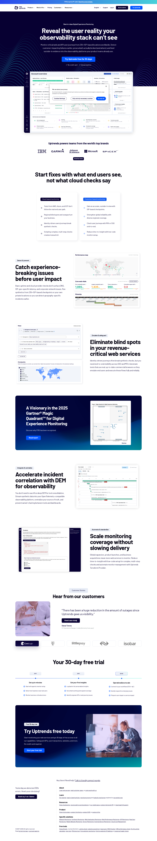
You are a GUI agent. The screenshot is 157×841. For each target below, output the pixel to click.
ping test (68, 831)
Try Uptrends (136, 7)
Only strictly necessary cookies (83, 98)
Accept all (101, 98)
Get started (62, 797)
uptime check (83, 829)
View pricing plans (64, 812)
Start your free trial (34, 750)
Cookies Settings (59, 98)
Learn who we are (64, 790)
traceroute (103, 829)
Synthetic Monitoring (78, 819)
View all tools (63, 829)
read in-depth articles (73, 797)
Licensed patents (34, 831)
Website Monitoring (65, 819)
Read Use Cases (78, 158)
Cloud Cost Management (118, 821)
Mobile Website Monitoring (74, 821)
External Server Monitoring (102, 821)
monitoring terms (85, 797)
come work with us (91, 790)
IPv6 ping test (76, 831)
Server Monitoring (88, 821)
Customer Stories (78, 590)
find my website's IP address (104, 831)
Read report (33, 438)
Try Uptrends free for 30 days (78, 59)
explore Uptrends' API (106, 805)
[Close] (106, 86)
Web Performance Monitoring (110, 819)
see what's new (117, 797)
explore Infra (96, 812)
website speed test (94, 829)
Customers (57, 7)
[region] (79, 93)
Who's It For (40, 7)
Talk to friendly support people (87, 780)
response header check (121, 831)
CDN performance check (123, 829)
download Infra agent (121, 805)
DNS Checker (111, 829)
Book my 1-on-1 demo (26, 797)
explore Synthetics (76, 812)
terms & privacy (23, 831)
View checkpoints (64, 805)
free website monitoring (87, 831)
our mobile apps (95, 805)
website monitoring (99, 797)
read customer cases (77, 790)
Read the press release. (85, 2)
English (96, 7)
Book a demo (122, 7)
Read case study (70, 620)
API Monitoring (124, 819)
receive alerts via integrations (79, 805)
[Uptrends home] (20, 7)
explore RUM (86, 812)
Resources (68, 7)
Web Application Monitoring (93, 819)
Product (30, 7)
